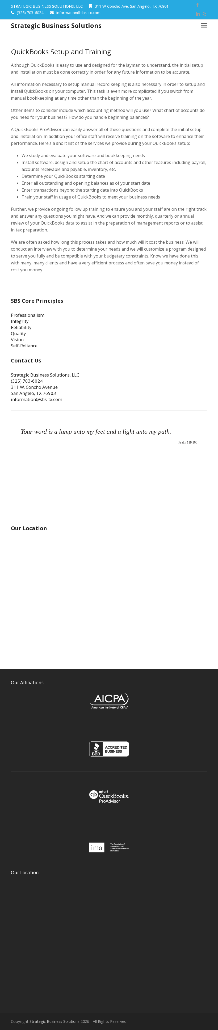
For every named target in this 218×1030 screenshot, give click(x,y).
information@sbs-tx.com (78, 12)
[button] (204, 25)
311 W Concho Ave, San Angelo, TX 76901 (132, 6)
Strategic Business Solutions (56, 25)
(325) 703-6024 (30, 12)
